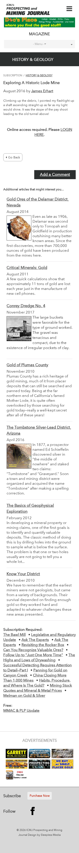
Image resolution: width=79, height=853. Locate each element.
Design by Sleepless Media (44, 835)
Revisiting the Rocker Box (43, 645)
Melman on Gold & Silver (24, 696)
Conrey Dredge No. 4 (26, 306)
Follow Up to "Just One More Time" (33, 655)
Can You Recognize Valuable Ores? (33, 650)
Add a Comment (55, 175)
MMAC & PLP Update (21, 711)
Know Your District (23, 574)
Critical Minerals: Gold (27, 268)
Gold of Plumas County (27, 365)
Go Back (14, 157)
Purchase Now (40, 795)
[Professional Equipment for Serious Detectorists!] (39, 22)
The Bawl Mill (14, 635)
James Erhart (42, 91)
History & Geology (39, 75)
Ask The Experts (35, 640)
